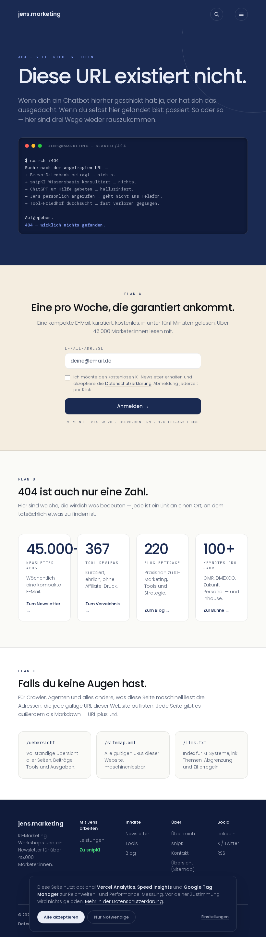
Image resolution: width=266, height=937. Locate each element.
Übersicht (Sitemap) (183, 866)
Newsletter (137, 833)
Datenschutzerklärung (128, 383)
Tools (132, 843)
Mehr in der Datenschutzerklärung (124, 901)
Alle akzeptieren (61, 917)
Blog (131, 853)
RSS (221, 853)
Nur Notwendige (111, 917)
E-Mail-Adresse (84, 348)
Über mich (183, 833)
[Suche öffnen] (216, 14)
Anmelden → (133, 406)
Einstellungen (215, 917)
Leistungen (91, 840)
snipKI (178, 843)
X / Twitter (228, 843)
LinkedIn (226, 833)
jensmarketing (39, 14)
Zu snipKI (89, 850)
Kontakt (180, 853)
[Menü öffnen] (241, 14)
